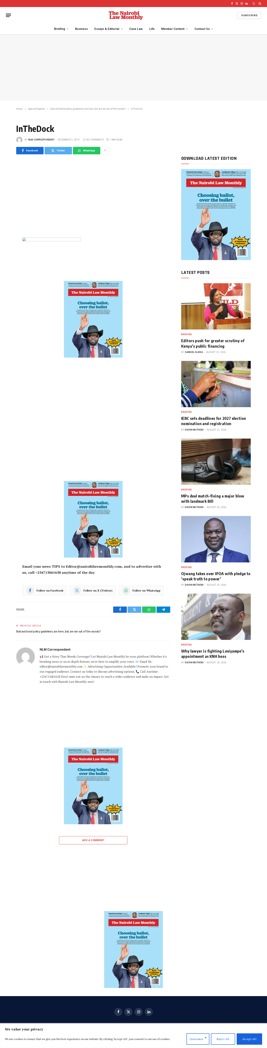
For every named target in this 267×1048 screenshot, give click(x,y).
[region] (133, 1035)
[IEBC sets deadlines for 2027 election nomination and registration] (216, 384)
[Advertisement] (133, 67)
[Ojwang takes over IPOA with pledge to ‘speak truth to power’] (216, 539)
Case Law (136, 29)
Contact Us (202, 29)
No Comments (95, 139)
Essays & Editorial (106, 29)
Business (81, 29)
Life (152, 29)
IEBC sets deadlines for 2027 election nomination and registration (213, 421)
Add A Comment (93, 840)
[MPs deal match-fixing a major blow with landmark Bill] (216, 462)
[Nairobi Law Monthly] (126, 15)
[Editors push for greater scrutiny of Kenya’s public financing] (216, 306)
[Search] (259, 3)
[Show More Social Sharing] (105, 150)
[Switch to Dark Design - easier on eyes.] (254, 3)
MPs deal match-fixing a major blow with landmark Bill (212, 498)
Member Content (173, 29)
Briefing (59, 29)
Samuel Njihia (194, 352)
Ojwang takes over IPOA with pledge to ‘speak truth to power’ (216, 576)
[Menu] (8, 15)
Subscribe (249, 15)
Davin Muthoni (194, 429)
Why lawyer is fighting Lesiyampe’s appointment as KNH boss (212, 653)
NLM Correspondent (41, 139)
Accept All (249, 1039)
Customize (196, 1039)
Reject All (223, 1039)
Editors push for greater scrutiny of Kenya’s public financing (212, 343)
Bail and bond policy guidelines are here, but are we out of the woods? (58, 631)
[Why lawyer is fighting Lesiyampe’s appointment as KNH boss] (216, 617)
